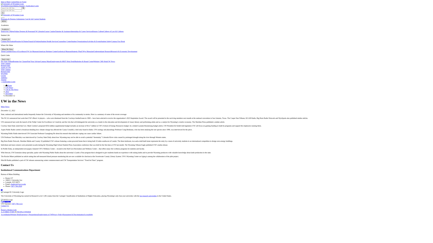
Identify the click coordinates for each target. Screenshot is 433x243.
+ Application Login (31, 6)
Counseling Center (64, 41)
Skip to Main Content (8, 2)
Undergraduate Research (102, 51)
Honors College (98, 31)
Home (9, 86)
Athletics (16, 6)
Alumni (21, 6)
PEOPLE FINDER (24, 212)
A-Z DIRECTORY (8, 212)
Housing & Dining (21, 41)
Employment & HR (57, 61)
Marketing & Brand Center (83, 61)
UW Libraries (39, 31)
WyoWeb (4, 6)
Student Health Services (49, 41)
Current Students (39, 19)
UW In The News (11, 90)
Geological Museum (64, 51)
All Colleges (119, 31)
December (9, 94)
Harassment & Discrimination (73, 215)
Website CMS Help (100, 61)
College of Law (109, 31)
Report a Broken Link (9, 210)
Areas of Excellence (19, 51)
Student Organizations (79, 41)
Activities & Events (94, 41)
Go (3, 13)
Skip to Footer (21, 2)
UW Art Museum (32, 51)
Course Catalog (49, 31)
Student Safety (106, 41)
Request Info (5, 65)
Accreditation (5, 215)
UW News (111, 61)
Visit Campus (5, 63)
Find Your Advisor (33, 61)
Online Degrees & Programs (24, 31)
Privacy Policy (57, 215)
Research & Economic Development (124, 51)
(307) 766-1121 (17, 204)
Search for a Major (7, 31)
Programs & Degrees (8, 19)
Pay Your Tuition (7, 61)
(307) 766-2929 (16, 186)
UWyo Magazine (87, 51)
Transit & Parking (34, 41)
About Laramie (6, 51)
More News (5, 107)
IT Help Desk (69, 61)
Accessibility (88, 215)
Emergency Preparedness (29, 215)
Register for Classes (20, 61)
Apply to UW (6, 68)
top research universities (148, 196)
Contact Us (5, 206)
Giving (10, 6)
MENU (4, 21)
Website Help (15, 215)
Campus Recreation (8, 41)
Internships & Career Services (81, 31)
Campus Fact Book (118, 41)
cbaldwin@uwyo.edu (18, 184)
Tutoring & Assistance (63, 31)
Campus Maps (45, 61)
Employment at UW (45, 215)
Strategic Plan (76, 51)
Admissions (20, 19)
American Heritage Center (47, 51)
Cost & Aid (29, 19)
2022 (7, 92)
